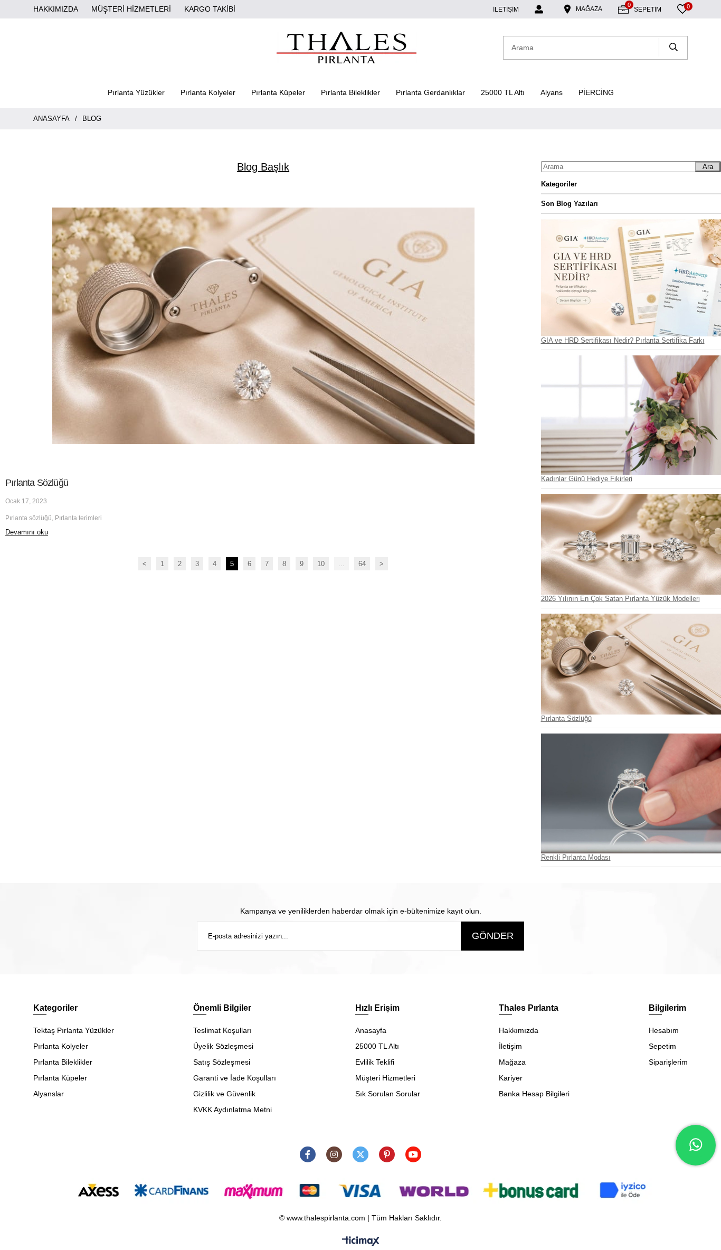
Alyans (551, 92)
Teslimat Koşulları (222, 1030)
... (341, 564)
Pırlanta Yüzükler (136, 92)
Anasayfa (370, 1030)
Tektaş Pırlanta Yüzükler (73, 1030)
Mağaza (512, 1062)
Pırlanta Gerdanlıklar (430, 92)
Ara (708, 167)
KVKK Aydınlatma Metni (232, 1109)
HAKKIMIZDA (55, 9)
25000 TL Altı (503, 92)
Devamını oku (26, 532)
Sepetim (662, 1046)
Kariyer (511, 1078)
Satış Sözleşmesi (221, 1062)
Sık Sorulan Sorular (387, 1093)
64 (362, 564)
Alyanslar (48, 1093)
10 (321, 564)
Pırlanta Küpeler (278, 92)
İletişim (510, 1046)
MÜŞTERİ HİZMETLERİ (131, 9)
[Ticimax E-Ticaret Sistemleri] (361, 1241)
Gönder (493, 936)
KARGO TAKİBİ (209, 9)
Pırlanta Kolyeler (208, 92)
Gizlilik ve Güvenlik (224, 1093)
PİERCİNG (596, 92)
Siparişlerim (668, 1062)
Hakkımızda (518, 1030)
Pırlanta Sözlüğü (36, 482)
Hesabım (664, 1030)
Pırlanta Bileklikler (350, 92)
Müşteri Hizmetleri (385, 1078)
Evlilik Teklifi (374, 1062)
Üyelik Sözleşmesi (223, 1046)
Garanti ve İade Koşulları (234, 1078)
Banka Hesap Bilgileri (534, 1093)
